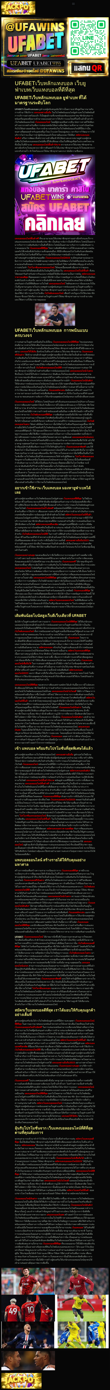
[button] (73, 3)
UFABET (19, 936)
